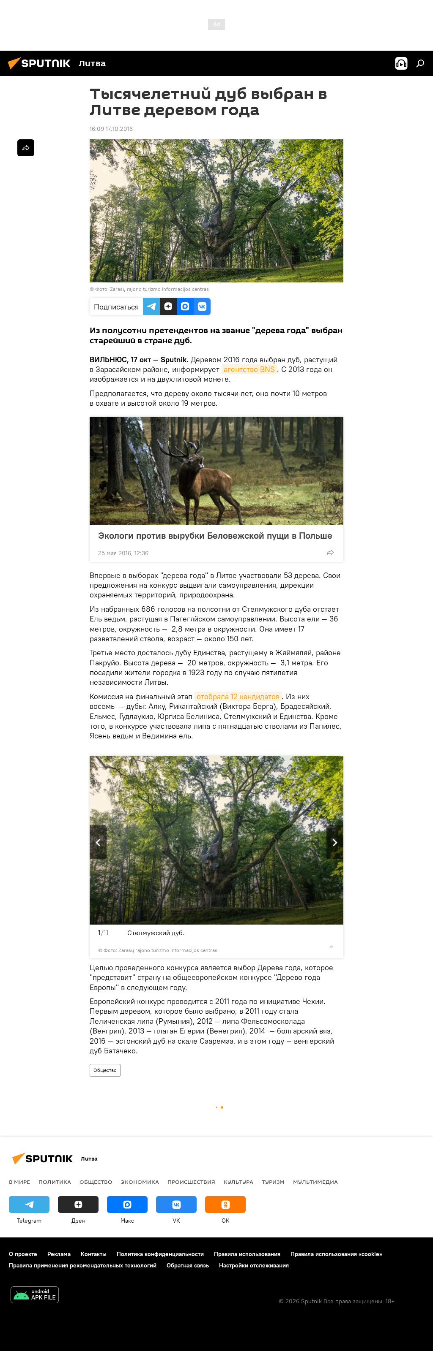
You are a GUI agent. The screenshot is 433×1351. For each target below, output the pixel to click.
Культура (238, 1182)
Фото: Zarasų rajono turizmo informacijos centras (152, 289)
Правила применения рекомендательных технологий (82, 1265)
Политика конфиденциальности (160, 1254)
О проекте (23, 1254)
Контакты (94, 1254)
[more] (330, 552)
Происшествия (191, 1182)
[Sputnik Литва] (41, 70)
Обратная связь (188, 1265)
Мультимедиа (315, 1182)
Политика (54, 1182)
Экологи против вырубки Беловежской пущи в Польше (215, 535)
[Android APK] (34, 1295)
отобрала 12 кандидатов (238, 696)
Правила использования (247, 1254)
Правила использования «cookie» (336, 1254)
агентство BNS (249, 369)
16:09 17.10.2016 (111, 129)
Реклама (59, 1254)
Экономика (140, 1182)
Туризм (273, 1182)
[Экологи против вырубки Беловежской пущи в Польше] (216, 471)
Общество (105, 1070)
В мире (19, 1182)
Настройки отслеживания (254, 1265)
